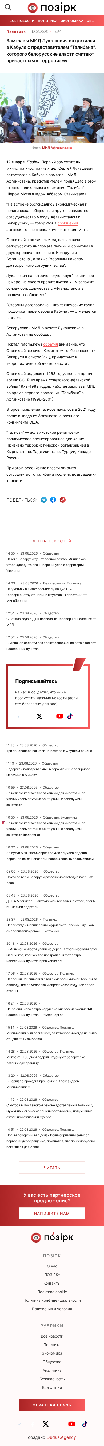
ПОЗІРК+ (52, 1274)
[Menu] (96, 7)
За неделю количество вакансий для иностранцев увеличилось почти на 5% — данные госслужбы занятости (45, 799)
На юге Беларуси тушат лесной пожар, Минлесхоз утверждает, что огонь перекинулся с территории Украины (46, 565)
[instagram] (50, 716)
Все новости (22, 21)
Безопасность (52, 1379)
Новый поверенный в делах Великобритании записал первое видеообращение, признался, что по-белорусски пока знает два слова (50, 1141)
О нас (52, 1266)
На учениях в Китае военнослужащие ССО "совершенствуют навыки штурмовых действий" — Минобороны (46, 595)
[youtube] (60, 716)
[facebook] (29, 716)
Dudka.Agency (61, 1437)
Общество (52, 1361)
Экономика (72, 21)
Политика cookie (52, 1291)
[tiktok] (70, 716)
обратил (50, 344)
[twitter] (39, 716)
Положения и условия (52, 1309)
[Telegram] (44, 500)
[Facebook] (53, 500)
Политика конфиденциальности (52, 1300)
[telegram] (19, 716)
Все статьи (52, 1387)
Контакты (52, 1283)
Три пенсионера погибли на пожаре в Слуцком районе (49, 751)
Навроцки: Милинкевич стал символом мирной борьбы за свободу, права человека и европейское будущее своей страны (51, 985)
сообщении (68, 223)
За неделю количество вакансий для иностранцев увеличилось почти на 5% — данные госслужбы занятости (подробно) (45, 829)
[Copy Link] (62, 500)
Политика (48, 21)
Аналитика (52, 1370)
